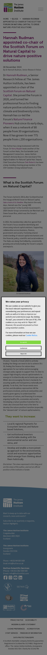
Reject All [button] (23, 354)
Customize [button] (23, 348)
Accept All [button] (23, 342)
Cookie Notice (31, 335)
